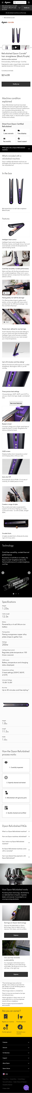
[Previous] (1, 47)
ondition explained (12, 59)
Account (5, 1047)
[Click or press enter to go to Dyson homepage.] (7, 3)
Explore (16, 935)
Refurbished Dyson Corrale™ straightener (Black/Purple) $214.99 (9, 7)
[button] (16, 47)
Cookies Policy (13, 1079)
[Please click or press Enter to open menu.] (2, 2)
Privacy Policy (5, 1079)
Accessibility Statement (7, 1084)
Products (5, 1042)
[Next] (31, 47)
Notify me (26, 8)
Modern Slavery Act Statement (20, 1082)
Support (5, 1058)
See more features (16, 403)
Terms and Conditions (7, 1082)
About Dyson (6, 1063)
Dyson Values (6, 1068)
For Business (6, 1053)
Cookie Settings (21, 1079)
